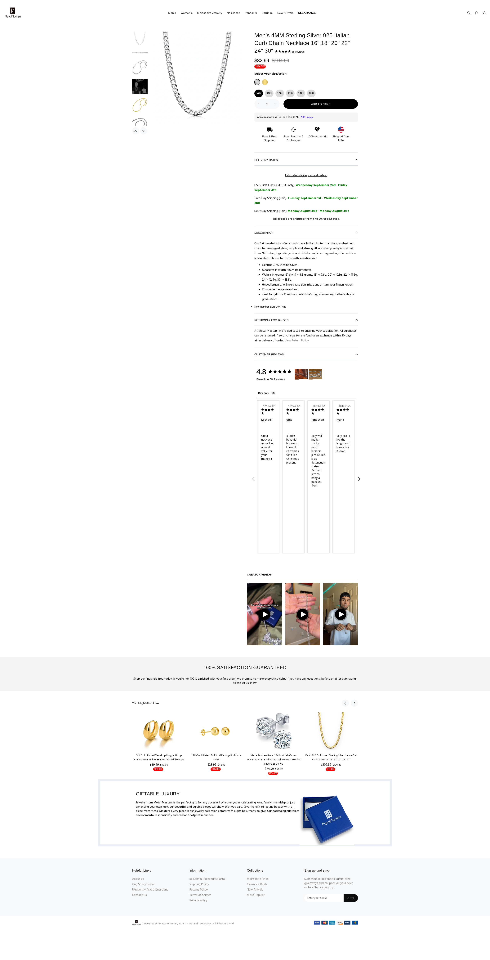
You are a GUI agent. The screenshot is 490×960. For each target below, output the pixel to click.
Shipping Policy (199, 884)
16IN (258, 93)
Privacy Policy (198, 900)
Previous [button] (135, 131)
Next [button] (143, 131)
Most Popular (256, 895)
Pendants (251, 12)
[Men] (297, 374)
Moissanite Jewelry (209, 12)
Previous (253, 477)
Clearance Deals (257, 884)
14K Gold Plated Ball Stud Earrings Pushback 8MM (216, 757)
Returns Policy (198, 889)
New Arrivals (285, 12)
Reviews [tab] (263, 393)
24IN (301, 93)
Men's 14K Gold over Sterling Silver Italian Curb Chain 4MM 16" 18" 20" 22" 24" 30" (331, 757)
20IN (280, 93)
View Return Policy (297, 340)
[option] (140, 40)
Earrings (267, 12)
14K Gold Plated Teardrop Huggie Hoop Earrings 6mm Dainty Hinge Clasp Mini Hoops (159, 757)
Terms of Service (200, 895)
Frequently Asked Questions (150, 889)
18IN (269, 93)
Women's (187, 12)
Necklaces (233, 12)
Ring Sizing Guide (143, 884)
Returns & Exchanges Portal (207, 879)
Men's (172, 12)
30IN (311, 93)
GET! (350, 898)
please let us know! (245, 683)
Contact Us (139, 895)
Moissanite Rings (258, 879)
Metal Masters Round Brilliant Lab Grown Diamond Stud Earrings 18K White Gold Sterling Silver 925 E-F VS (274, 759)
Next (359, 477)
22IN (290, 93)
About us (138, 879)
